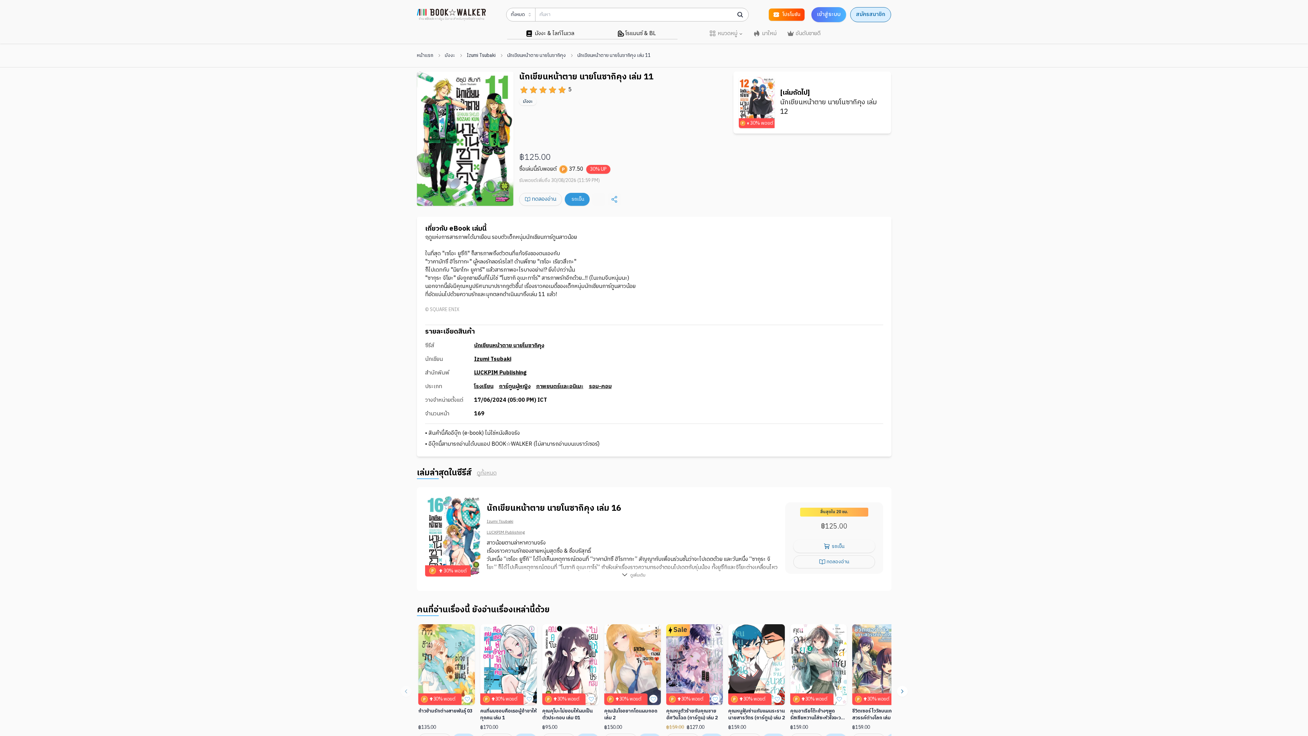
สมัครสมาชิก (870, 14)
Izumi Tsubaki (481, 55)
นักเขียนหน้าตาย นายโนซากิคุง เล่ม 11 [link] (614, 55)
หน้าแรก (425, 55)
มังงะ (450, 55)
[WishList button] (467, 699)
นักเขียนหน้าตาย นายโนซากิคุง (536, 55)
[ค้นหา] (740, 15)
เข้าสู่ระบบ (829, 14)
